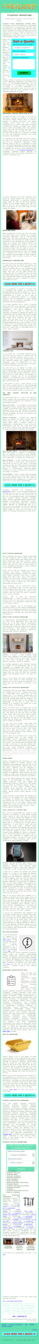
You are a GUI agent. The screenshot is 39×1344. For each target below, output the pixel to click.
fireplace (33, 503)
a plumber (15, 1219)
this (35, 959)
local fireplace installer (22, 747)
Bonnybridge (6, 491)
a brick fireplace (30, 566)
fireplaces (18, 80)
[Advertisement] (19, 176)
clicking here (7, 1134)
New (26, 1324)
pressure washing (17, 1222)
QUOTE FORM (6, 1031)
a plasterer (17, 1213)
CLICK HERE (13, 1089)
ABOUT (24, 12)
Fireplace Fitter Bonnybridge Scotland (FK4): (19, 23)
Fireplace (6, 490)
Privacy (34, 1329)
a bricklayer (28, 1221)
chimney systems (25, 762)
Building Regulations (26, 150)
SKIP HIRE (28, 1211)
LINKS (20, 12)
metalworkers (28, 1224)
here (4, 1254)
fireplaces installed (10, 1121)
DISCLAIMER (34, 12)
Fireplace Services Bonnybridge (15, 1142)
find (9, 1103)
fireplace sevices (15, 1025)
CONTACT (28, 12)
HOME (16, 12)
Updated (32, 1324)
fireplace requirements (10, 1028)
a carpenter (28, 1216)
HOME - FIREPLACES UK (19, 1316)
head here (6, 939)
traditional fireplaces (11, 1016)
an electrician (9, 1208)
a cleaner (30, 1227)
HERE (9, 951)
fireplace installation (11, 200)
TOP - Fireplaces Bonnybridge (12, 1301)
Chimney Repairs (7, 1326)
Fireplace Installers (16, 1324)
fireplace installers (10, 1232)
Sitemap (4, 1324)
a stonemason (17, 1226)
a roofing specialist (23, 1217)
